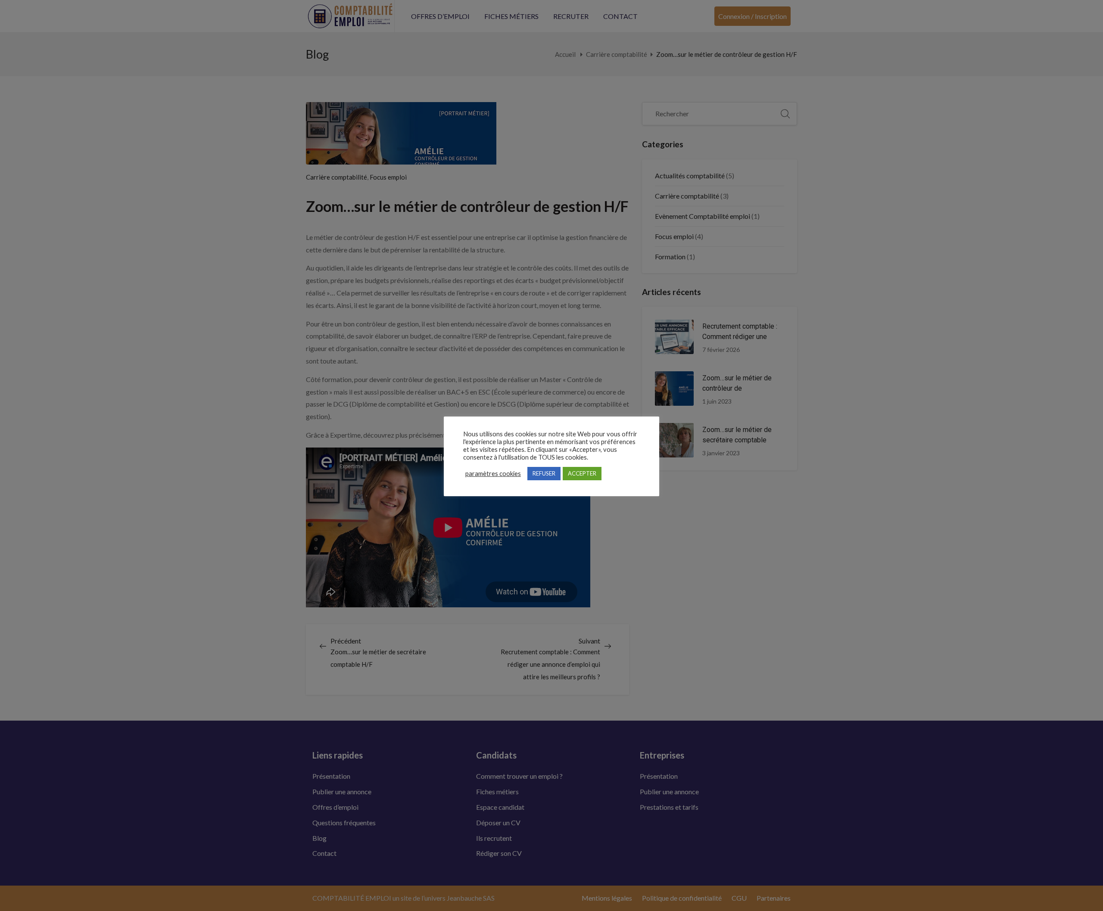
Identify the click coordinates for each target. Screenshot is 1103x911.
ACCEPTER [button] (582, 473)
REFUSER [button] (544, 473)
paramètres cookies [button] (493, 473)
